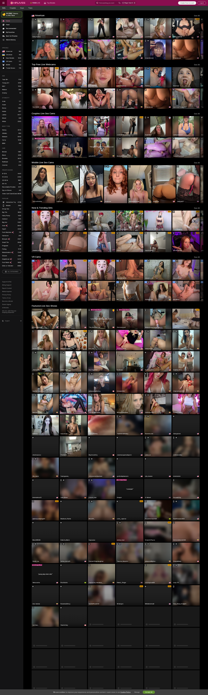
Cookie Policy (125, 692)
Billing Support (6, 285)
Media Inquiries (7, 291)
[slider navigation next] (197, 39)
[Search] (119, 2)
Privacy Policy (6, 295)
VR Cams (36, 257)
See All (197, 16)
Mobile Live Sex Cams (43, 162)
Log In (202, 3)
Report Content (7, 288)
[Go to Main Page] (18, 3)
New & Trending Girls (42, 208)
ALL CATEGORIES (13, 271)
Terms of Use (6, 298)
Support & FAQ (6, 282)
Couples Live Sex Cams (43, 113)
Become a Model (7, 301)
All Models (5, 307)
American (40, 15)
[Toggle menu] (3, 3)
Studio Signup (6, 304)
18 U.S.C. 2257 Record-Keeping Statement (9, 311)
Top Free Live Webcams (44, 64)
